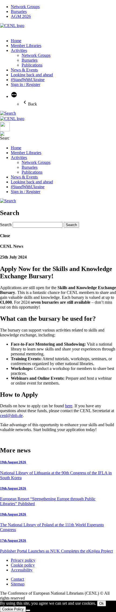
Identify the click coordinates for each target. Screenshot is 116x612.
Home (16, 40)
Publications (32, 65)
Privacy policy (23, 560)
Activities (19, 50)
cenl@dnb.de (11, 415)
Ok (101, 603)
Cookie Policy (13, 609)
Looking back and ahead (32, 74)
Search (6, 224)
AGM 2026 (21, 16)
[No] (28, 610)
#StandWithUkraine (28, 79)
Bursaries (19, 11)
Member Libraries (26, 45)
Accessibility (22, 570)
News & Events (24, 70)
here (68, 405)
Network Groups (25, 6)
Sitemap (18, 584)
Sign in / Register (25, 84)
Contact (17, 579)
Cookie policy (23, 565)
